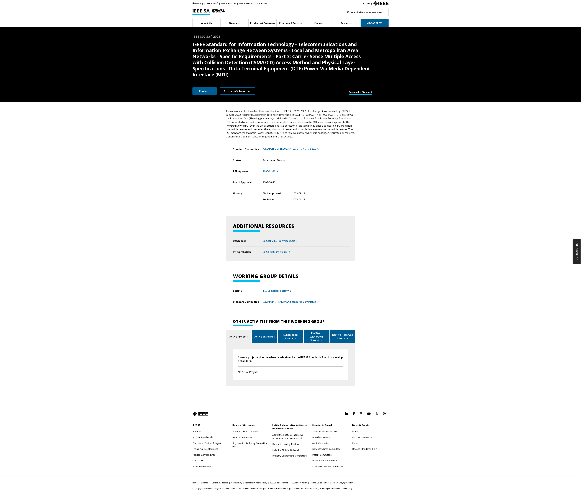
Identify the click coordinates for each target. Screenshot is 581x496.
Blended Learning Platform (286, 443)
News (355, 431)
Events (355, 443)
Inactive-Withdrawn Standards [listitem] (316, 336)
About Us (197, 431)
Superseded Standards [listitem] (290, 336)
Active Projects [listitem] (239, 336)
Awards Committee (242, 437)
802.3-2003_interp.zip (275, 252)
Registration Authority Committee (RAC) (250, 445)
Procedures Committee (324, 460)
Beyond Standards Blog (364, 448)
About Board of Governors (246, 431)
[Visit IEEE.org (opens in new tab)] (200, 413)
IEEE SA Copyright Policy (342, 482)
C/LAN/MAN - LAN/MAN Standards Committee (289, 149)
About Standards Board (324, 431)
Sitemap (204, 482)
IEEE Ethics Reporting (279, 482)
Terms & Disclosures (319, 482)
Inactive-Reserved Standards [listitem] (342, 336)
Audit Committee (321, 443)
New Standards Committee (326, 448)
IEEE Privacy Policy (299, 482)
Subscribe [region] (577, 251)
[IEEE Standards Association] (208, 12)
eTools (366, 3)
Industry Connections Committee (289, 455)
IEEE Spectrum (246, 3)
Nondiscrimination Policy (256, 482)
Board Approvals (321, 437)
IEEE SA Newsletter (362, 437)
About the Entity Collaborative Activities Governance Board (288, 436)
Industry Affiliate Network (285, 449)
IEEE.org (199, 3)
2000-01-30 (269, 171)
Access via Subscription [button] (237, 91)
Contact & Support (220, 482)
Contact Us (198, 460)
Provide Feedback (201, 466)
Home (195, 482)
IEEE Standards (228, 3)
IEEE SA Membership (203, 437)
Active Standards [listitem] (264, 336)
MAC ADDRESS (374, 22)
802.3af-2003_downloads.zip (279, 241)
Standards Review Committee (327, 466)
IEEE (212, 3)
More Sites (262, 3)
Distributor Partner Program (207, 443)
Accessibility (236, 482)
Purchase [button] (204, 91)
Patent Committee (322, 454)
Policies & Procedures (203, 454)
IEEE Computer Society (276, 290)
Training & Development (205, 448)
